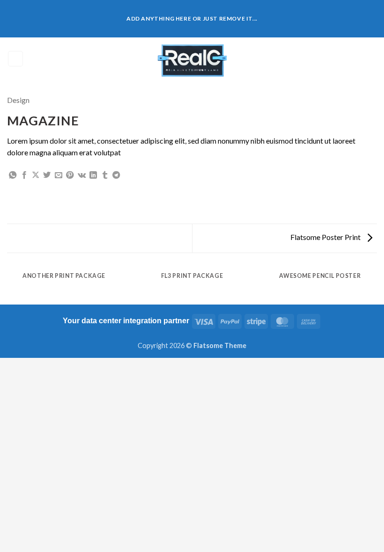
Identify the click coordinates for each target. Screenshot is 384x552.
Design (18, 99)
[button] (15, 58)
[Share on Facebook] (24, 175)
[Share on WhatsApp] (12, 175)
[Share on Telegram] (116, 175)
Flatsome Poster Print (326, 236)
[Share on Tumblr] (105, 175)
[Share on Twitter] (47, 175)
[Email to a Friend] (58, 175)
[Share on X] (35, 175)
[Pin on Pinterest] (70, 175)
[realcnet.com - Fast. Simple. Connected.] (192, 58)
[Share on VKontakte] (82, 175)
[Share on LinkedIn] (93, 175)
